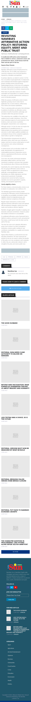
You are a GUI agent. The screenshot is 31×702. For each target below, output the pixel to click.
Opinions (10, 655)
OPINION (8, 19)
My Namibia (22, 696)
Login (26, 7)
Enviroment (11, 677)
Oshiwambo (11, 662)
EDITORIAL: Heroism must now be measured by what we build (15, 449)
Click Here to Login (16, 288)
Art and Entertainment (14, 652)
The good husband (9, 323)
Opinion (26, 256)
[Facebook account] (10, 6)
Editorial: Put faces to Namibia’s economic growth (15, 511)
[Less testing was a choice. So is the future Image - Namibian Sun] (15, 404)
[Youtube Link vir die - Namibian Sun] (15, 587)
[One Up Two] (20, 6)
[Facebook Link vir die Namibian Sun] (8, 587)
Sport (9, 644)
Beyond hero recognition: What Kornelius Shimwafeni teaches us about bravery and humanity (15, 386)
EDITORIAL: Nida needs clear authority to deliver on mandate (13, 354)
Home (3, 19)
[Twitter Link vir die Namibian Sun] (11, 587)
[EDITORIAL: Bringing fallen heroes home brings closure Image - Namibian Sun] (15, 466)
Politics (10, 684)
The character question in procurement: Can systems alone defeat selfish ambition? (14, 542)
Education (10, 673)
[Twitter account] (13, 6)
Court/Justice (11, 666)
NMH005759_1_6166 (8, 259)
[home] (15, 2)
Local (4, 256)
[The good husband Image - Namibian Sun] (15, 310)
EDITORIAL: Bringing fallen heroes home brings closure (13, 480)
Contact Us (15, 698)
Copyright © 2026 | (7, 695)
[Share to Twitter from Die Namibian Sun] (7, 28)
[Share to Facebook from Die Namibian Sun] (3, 28)
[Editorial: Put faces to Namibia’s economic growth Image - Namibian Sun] (15, 497)
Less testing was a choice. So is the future (14, 418)
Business (10, 659)
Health (9, 680)
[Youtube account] (16, 6)
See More (15, 551)
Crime (9, 669)
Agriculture (11, 648)
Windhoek (10, 256)
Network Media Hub (18, 695)
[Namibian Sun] (18, 566)
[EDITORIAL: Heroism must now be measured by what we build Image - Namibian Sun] (15, 435)
